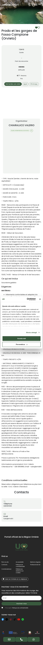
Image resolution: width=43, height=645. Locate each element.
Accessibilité (19, 562)
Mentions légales (35, 562)
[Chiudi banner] (40, 299)
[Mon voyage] (33, 4)
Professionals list (35, 564)
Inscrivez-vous (21, 604)
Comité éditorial (6, 569)
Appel (25, 84)
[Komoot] (23, 619)
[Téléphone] (21, 639)
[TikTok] (15, 619)
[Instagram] (11, 619)
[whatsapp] (34, 639)
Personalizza (20, 344)
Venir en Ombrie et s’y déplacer (16, 579)
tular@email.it (8, 519)
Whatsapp (34, 84)
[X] (7, 619)
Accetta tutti (21, 338)
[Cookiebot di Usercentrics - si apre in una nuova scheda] (27, 299)
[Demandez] (9, 639)
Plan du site (5, 562)
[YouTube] (19, 619)
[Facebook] (3, 619)
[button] (39, 4)
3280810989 (8, 506)
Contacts (4, 564)
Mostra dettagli (31, 332)
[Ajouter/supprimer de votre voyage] (37, 27)
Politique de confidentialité (20, 565)
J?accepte (16, 608)
